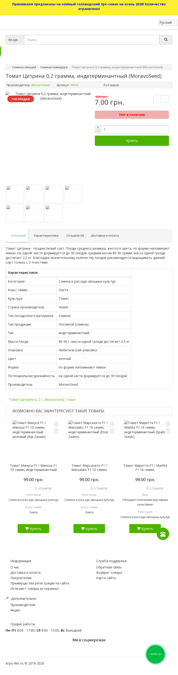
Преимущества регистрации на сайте (39, 583)
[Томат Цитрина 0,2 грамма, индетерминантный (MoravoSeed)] (51, 137)
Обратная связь (109, 567)
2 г (40, 399)
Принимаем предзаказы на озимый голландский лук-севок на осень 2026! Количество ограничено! (89, 6)
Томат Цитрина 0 (23, 399)
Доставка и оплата (25, 572)
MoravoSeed (41, 85)
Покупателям (21, 578)
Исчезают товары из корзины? (34, 588)
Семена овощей (24, 67)
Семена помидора (53, 67)
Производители (22, 605)
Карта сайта (106, 578)
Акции (15, 610)
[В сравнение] (56, 431)
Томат (71, 399)
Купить (132, 140)
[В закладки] (56, 424)
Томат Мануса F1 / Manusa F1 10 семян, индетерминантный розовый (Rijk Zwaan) (33, 469)
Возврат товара (109, 572)
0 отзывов (111, 85)
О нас (14, 567)
